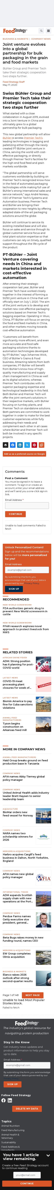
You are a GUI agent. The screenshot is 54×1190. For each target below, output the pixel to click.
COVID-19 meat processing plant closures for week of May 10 (16, 685)
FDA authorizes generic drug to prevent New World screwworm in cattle (25, 611)
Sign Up (14, 589)
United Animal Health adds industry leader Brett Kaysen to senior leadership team (26, 796)
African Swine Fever (15, 658)
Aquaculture (10, 809)
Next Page (33, 995)
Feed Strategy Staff (14, 82)
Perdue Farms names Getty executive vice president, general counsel (17, 919)
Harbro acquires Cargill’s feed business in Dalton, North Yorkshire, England (26, 858)
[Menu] (48, 31)
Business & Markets (15, 39)
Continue (27, 1183)
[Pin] (34, 445)
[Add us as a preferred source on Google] (41, 445)
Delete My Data (27, 1108)
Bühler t (8, 137)
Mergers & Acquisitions (16, 851)
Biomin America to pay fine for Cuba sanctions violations (18, 704)
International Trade (15, 892)
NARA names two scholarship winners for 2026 (18, 836)
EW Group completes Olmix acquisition (17, 955)
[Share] (13, 445)
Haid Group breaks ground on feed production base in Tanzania (25, 762)
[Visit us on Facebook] (3, 1100)
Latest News (10, 678)
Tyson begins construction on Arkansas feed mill (15, 727)
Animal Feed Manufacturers (12, 719)
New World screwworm (17, 605)
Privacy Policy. (31, 583)
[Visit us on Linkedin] (10, 1100)
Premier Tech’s (33, 137)
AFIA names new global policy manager (18, 876)
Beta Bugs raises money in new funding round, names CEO (23, 939)
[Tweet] (27, 445)
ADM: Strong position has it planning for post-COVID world (18, 664)
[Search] (41, 31)
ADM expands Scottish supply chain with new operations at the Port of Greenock (17, 898)
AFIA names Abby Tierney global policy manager (24, 778)
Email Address (14, 500)
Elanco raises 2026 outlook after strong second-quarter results (18, 978)
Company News (41, 39)
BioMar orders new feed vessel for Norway (18, 814)
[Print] (5, 445)
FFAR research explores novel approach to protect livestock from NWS (26, 629)
